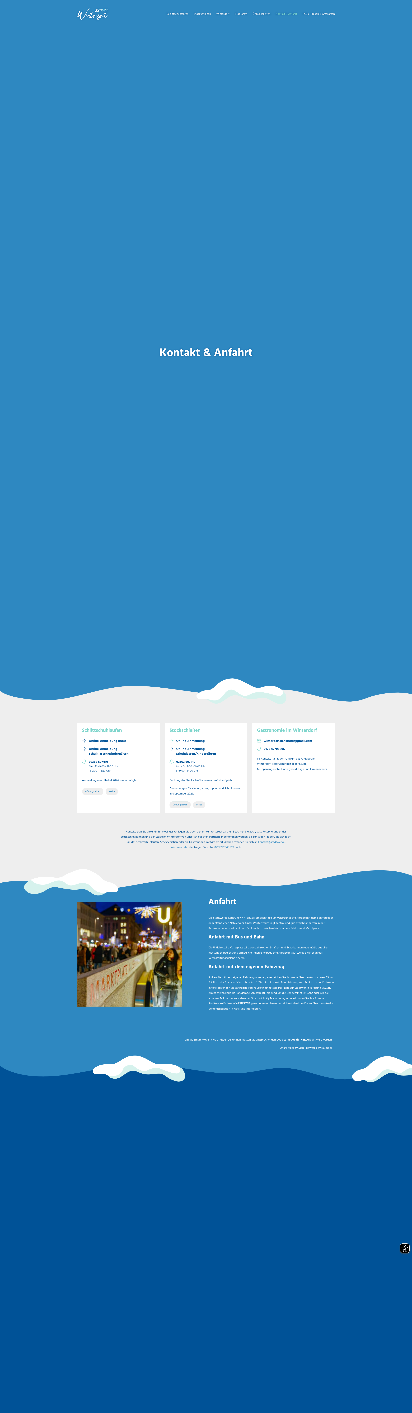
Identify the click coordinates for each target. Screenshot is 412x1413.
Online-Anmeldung (190, 741)
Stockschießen (202, 14)
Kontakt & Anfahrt (286, 14)
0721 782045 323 (224, 847)
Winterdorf (222, 14)
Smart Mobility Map (292, 1048)
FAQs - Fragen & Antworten (319, 14)
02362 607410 (98, 762)
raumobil (326, 1048)
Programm (241, 14)
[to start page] (97, 14)
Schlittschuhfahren (177, 14)
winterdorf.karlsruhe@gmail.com (288, 741)
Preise (112, 791)
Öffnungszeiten (261, 14)
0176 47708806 (274, 749)
